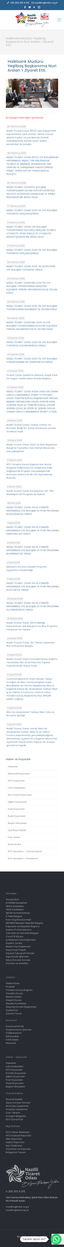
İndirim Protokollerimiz (18, 929)
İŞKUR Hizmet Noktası (18, 913)
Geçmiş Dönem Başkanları (21, 1006)
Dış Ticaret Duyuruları (20, 795)
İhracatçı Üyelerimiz (17, 1106)
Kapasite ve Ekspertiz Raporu (22, 926)
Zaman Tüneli (14, 1013)
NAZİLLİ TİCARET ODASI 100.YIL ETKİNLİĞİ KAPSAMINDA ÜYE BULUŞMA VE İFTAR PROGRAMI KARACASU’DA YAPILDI (32, 530)
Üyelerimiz (12, 1010)
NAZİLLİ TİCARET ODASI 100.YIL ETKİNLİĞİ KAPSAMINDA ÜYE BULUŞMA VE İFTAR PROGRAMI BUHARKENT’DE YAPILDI (32, 550)
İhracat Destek (14, 1099)
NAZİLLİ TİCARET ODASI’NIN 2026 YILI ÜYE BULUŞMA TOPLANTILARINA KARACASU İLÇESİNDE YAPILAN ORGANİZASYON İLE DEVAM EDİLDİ (31, 288)
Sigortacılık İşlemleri (17, 956)
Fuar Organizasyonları (18, 919)
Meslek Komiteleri (16, 1003)
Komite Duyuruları (16, 1073)
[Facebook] (25, 7)
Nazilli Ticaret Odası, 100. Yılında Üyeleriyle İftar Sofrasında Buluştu (30, 644)
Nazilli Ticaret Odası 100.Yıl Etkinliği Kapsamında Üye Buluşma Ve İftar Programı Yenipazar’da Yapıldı (31, 626)
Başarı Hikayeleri (17, 823)
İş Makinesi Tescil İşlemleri (21, 939)
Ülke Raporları (14, 1139)
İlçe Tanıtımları (14, 1145)
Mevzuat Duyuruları (19, 773)
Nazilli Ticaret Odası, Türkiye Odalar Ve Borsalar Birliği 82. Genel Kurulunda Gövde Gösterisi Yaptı (31, 428)
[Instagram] (39, 7)
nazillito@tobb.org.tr (46, 2)
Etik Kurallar (12, 1036)
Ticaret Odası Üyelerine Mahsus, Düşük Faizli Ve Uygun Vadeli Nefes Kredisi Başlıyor (31, 376)
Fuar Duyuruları (16, 809)
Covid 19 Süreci (14, 936)
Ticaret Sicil (12, 899)
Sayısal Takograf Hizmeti (20, 953)
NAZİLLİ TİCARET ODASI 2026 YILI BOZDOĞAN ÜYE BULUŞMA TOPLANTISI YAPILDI (30, 268)
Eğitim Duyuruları (17, 802)
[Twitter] (30, 7)
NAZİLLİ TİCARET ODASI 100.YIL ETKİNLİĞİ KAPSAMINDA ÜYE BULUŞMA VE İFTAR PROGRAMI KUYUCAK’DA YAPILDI (32, 587)
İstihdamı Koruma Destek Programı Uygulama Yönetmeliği (26, 568)
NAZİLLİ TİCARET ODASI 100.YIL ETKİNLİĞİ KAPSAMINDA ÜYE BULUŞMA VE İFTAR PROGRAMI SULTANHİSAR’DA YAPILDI (32, 606)
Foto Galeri (14, 837)
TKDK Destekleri (15, 909)
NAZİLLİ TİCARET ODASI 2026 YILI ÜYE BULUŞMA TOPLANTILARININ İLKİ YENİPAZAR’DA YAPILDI (31, 360)
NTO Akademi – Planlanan (23, 858)
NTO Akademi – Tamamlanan (25, 851)
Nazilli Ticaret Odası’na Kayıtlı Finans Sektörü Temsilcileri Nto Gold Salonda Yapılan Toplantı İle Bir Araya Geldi (31, 662)
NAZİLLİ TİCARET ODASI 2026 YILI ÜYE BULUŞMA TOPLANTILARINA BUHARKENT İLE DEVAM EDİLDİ (31, 307)
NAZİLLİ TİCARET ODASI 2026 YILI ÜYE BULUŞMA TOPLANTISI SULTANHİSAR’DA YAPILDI (31, 344)
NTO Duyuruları (16, 780)
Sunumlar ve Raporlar (18, 1149)
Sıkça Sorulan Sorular (18, 960)
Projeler (10, 986)
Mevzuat (11, 1043)
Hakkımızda (12, 983)
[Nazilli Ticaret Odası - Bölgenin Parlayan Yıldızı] (32, 20)
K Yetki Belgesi (14, 916)
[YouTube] (34, 7)
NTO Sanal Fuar (14, 1119)
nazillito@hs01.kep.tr (17, 1210)
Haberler (13, 766)
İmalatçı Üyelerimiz (17, 1109)
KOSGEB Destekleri (16, 903)
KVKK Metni (12, 1039)
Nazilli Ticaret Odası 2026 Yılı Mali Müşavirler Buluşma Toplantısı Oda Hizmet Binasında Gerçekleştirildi (31, 448)
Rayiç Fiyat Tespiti (16, 950)
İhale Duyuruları (17, 816)
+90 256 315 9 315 (19, 2)
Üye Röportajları (17, 830)
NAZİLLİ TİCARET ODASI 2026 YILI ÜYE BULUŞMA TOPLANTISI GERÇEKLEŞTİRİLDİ (31, 212)
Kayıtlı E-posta (14, 943)
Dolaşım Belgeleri (16, 1116)
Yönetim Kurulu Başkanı (19, 990)
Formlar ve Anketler (17, 963)
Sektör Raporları (15, 1142)
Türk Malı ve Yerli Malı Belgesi (22, 933)
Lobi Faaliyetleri (16, 787)
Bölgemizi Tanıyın (16, 1152)
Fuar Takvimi (13, 1112)
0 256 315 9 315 (15, 1191)
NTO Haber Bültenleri (18, 1132)
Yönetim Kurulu (14, 993)
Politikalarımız (14, 1033)
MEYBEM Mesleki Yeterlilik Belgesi (24, 923)
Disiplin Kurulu (14, 1000)
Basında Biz (14, 844)
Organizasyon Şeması (18, 1029)
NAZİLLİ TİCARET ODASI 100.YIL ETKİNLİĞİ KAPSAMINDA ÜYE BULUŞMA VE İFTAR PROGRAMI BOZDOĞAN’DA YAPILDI (32, 511)
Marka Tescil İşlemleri (18, 946)
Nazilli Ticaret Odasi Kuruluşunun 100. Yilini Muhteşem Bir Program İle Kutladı (30, 492)
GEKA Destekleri (15, 906)
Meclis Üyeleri (14, 996)
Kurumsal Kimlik (15, 1026)
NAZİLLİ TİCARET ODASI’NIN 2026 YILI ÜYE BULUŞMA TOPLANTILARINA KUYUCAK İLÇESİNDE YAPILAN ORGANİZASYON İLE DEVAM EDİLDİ (31, 326)
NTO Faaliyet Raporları (18, 1135)
